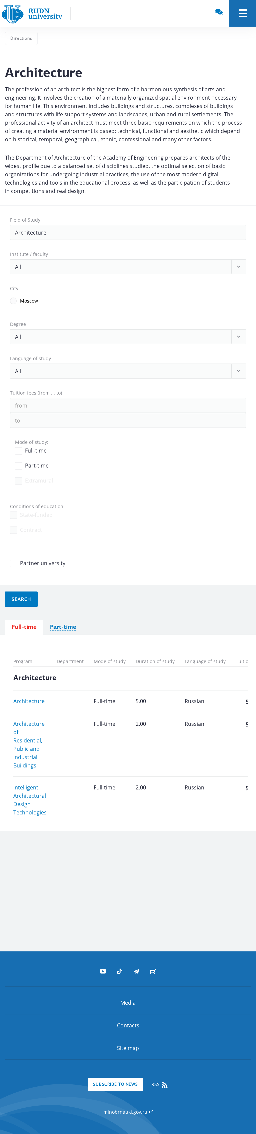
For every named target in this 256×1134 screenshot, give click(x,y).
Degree (18, 324)
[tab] (24, 627)
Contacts (128, 1025)
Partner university (42, 563)
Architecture (29, 701)
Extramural (39, 480)
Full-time (36, 450)
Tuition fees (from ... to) (36, 393)
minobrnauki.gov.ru (126, 1112)
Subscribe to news (115, 1084)
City (14, 288)
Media (128, 1002)
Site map (128, 1048)
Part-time (37, 465)
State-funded (36, 515)
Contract (31, 530)
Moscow (29, 301)
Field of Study (25, 220)
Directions (21, 38)
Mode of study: (31, 442)
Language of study (30, 358)
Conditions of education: (37, 506)
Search (21, 599)
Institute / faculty (29, 254)
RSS (156, 1084)
